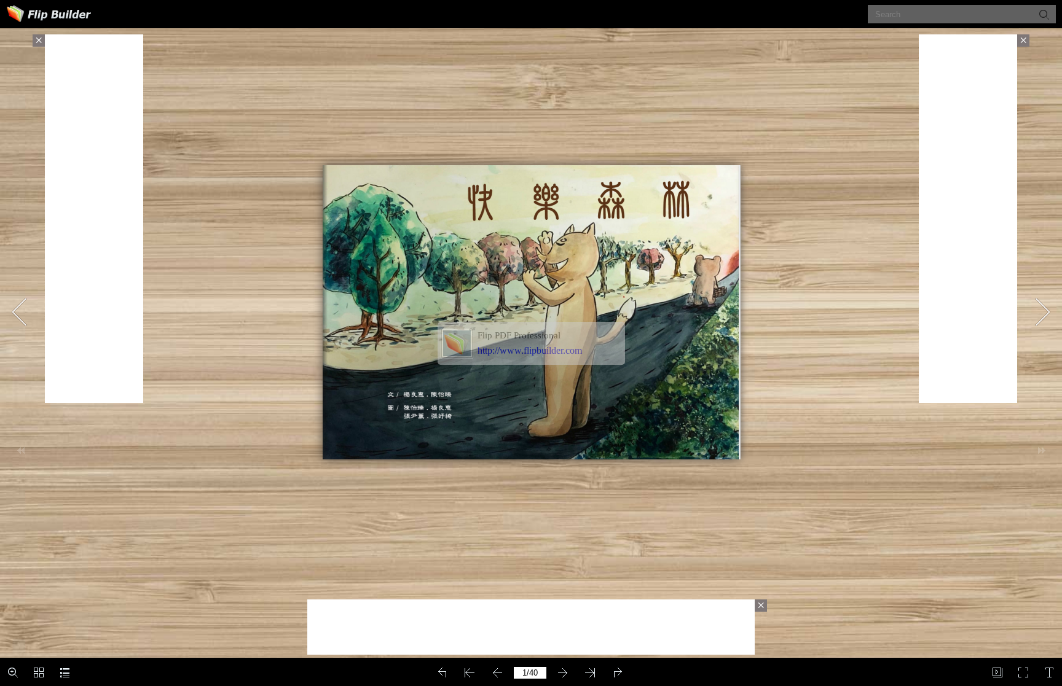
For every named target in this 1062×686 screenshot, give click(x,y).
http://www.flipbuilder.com (530, 350)
